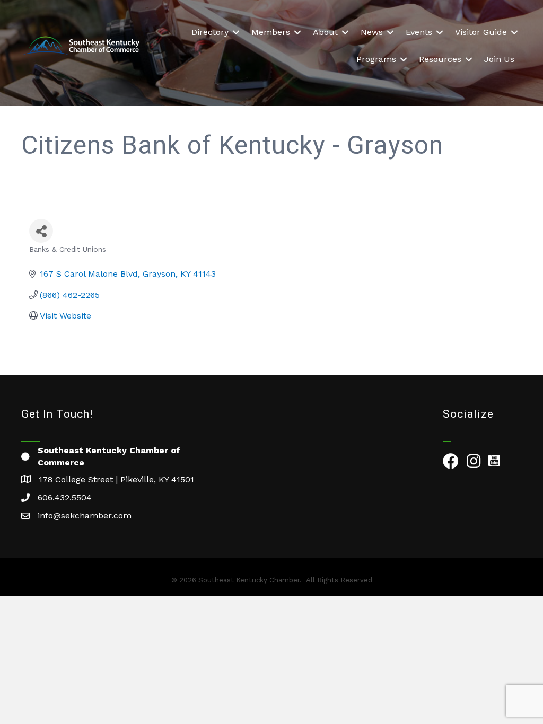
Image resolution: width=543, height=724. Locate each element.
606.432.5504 (65, 497)
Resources (440, 59)
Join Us (499, 59)
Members (270, 32)
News (372, 32)
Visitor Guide (481, 32)
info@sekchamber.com (85, 515)
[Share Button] (41, 231)
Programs (376, 59)
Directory (210, 32)
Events (419, 32)
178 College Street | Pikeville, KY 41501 (116, 479)
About (325, 32)
